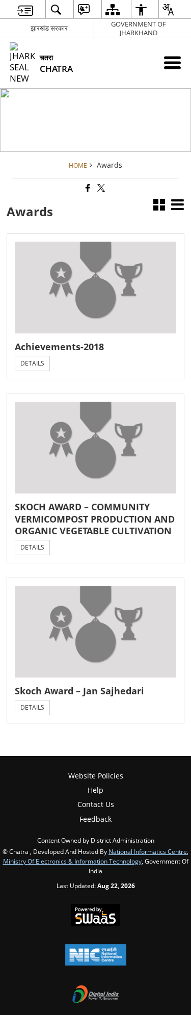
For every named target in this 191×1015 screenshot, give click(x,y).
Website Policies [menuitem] (95, 775)
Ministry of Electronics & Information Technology (72, 861)
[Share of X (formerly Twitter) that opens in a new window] (100, 188)
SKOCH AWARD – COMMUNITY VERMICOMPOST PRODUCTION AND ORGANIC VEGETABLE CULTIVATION (95, 519)
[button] (159, 206)
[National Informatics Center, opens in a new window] (96, 955)
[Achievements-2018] (95, 287)
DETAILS (32, 363)
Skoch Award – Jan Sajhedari (79, 691)
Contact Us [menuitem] (95, 804)
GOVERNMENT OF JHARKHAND (138, 28)
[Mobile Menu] (172, 62)
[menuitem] (25, 9)
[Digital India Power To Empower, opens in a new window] (96, 995)
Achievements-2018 (59, 347)
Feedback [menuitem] (95, 819)
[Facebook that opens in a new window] (87, 188)
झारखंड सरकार (49, 28)
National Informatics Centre (147, 851)
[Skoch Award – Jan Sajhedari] (95, 632)
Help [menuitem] (95, 790)
